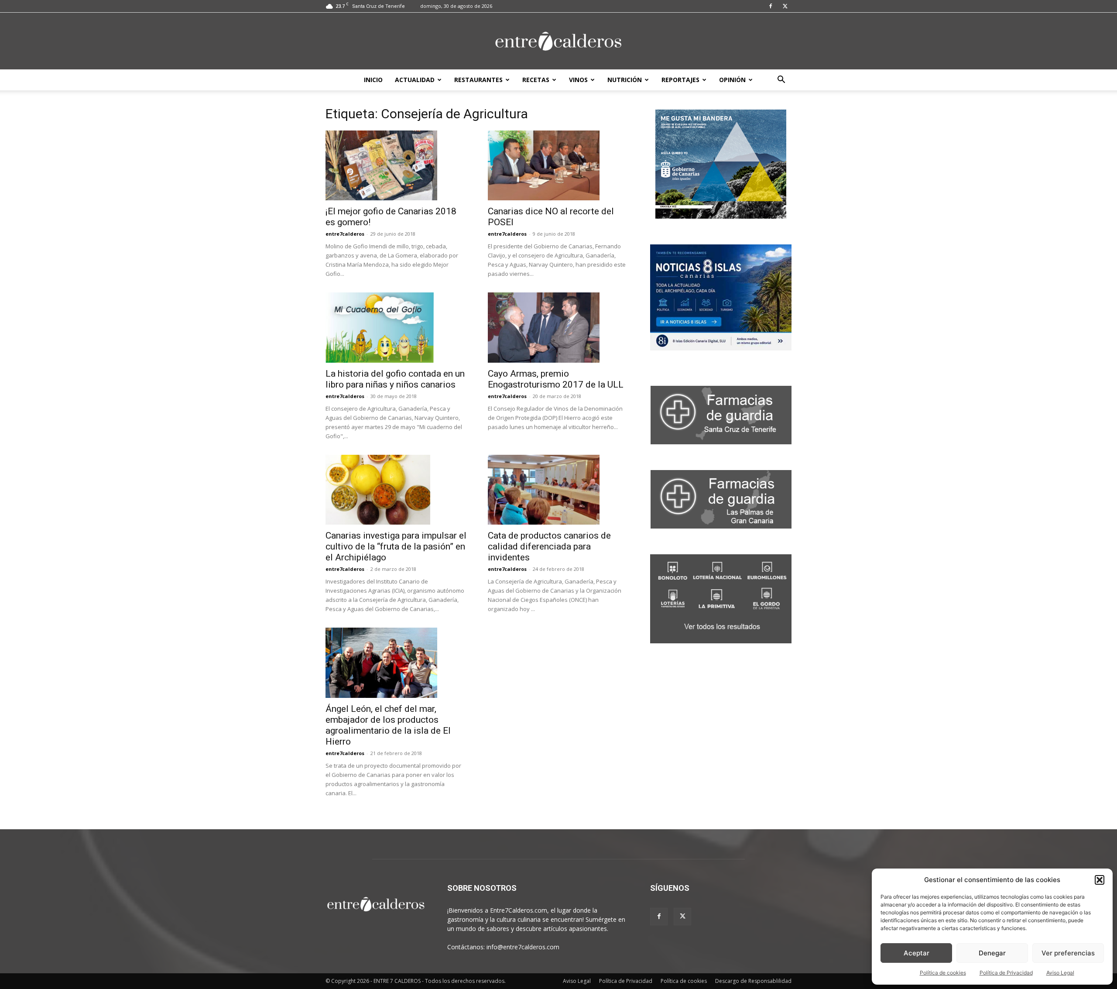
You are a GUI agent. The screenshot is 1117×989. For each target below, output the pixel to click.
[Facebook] (770, 6)
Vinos (578, 80)
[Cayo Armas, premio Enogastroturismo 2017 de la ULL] (558, 327)
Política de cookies (943, 972)
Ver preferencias (1068, 953)
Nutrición (624, 80)
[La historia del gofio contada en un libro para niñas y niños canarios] (396, 327)
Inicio (373, 80)
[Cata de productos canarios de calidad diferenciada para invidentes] (558, 490)
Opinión (732, 80)
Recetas (535, 80)
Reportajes (680, 80)
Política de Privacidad (1006, 972)
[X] (784, 6)
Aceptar (916, 953)
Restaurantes (478, 80)
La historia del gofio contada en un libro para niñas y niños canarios (395, 379)
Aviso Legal (1060, 972)
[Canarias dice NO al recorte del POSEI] (558, 165)
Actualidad (415, 80)
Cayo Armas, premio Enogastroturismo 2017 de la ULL (556, 379)
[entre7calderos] (558, 42)
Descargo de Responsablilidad (753, 981)
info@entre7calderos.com (523, 947)
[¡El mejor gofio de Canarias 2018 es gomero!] (396, 165)
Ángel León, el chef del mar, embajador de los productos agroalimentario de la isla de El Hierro (388, 725)
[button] (1099, 880)
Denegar (992, 953)
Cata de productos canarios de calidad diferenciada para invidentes (549, 546)
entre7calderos (345, 233)
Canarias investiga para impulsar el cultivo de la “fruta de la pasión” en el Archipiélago (396, 546)
